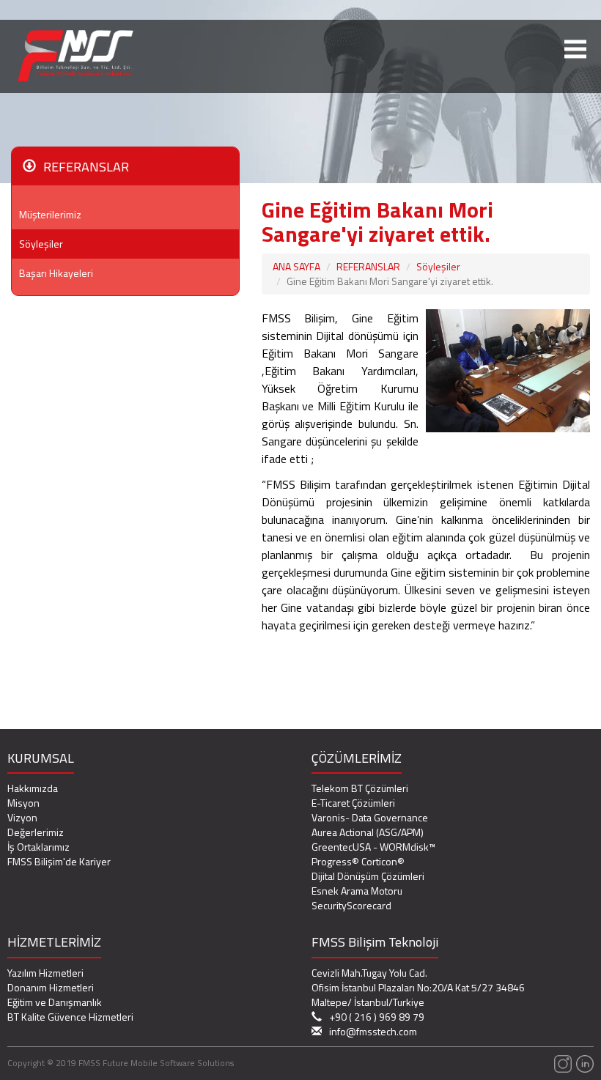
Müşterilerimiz (50, 214)
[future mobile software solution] (562, 1062)
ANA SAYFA (296, 266)
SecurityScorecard (351, 905)
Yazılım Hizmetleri (45, 972)
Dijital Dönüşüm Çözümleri (367, 876)
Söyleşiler (41, 243)
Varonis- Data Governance (369, 817)
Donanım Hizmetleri (50, 987)
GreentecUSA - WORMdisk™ (373, 846)
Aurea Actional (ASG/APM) (367, 832)
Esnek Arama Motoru (356, 890)
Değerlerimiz (35, 832)
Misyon (23, 802)
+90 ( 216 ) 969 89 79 (376, 1017)
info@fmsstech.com (373, 1031)
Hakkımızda (32, 788)
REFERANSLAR (368, 266)
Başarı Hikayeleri (56, 273)
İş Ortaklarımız (38, 846)
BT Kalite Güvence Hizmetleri (70, 1016)
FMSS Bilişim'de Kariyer (59, 861)
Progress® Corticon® (358, 861)
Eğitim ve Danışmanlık (54, 1002)
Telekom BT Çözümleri (359, 788)
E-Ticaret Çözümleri (353, 802)
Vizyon (22, 817)
